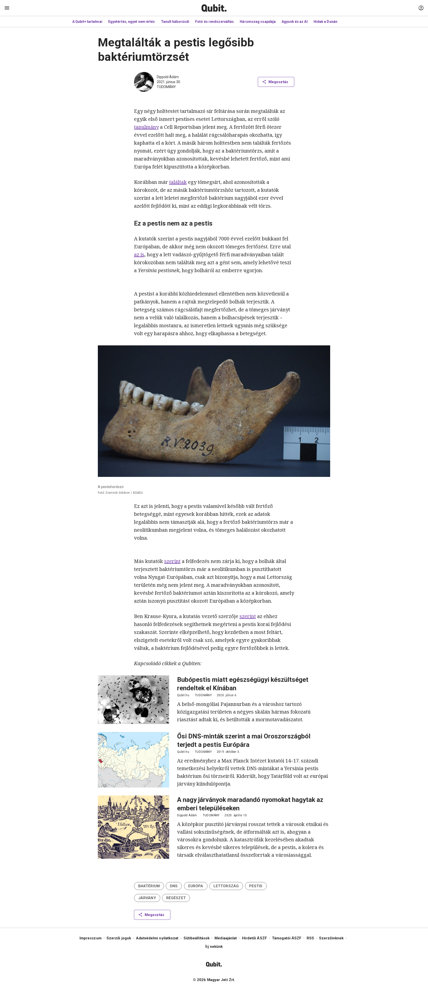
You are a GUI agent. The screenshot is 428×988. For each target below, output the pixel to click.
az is (139, 254)
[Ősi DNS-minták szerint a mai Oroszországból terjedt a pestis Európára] (133, 760)
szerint (172, 561)
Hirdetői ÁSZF (254, 938)
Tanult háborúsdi (175, 22)
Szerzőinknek (331, 938)
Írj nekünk (214, 946)
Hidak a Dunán (325, 22)
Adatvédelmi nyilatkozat (157, 938)
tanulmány (146, 127)
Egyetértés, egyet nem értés (131, 22)
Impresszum (91, 938)
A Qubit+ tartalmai (87, 22)
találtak (178, 182)
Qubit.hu (183, 695)
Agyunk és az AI (295, 22)
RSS (310, 938)
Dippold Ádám (168, 77)
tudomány (166, 87)
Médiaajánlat (225, 938)
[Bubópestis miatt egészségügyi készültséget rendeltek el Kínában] (133, 699)
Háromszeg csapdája (258, 22)
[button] (149, 886)
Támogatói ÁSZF (286, 938)
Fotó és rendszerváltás (214, 22)
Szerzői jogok (119, 938)
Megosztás (278, 82)
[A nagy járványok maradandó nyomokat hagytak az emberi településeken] (133, 827)
